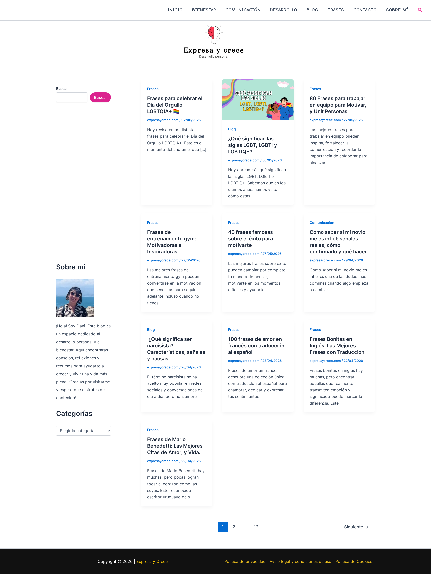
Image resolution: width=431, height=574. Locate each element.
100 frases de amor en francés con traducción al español (256, 345)
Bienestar (204, 10)
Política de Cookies (353, 561)
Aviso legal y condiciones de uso (300, 561)
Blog (312, 10)
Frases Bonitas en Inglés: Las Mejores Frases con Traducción (337, 345)
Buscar (62, 88)
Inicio (175, 10)
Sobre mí (397, 10)
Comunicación (242, 10)
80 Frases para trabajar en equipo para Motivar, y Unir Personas (338, 104)
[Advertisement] (83, 182)
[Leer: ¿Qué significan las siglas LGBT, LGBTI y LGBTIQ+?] (258, 99)
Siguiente (356, 526)
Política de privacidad (245, 561)
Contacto (365, 10)
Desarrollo (283, 10)
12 (256, 526)
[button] (420, 10)
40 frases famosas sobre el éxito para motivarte (250, 238)
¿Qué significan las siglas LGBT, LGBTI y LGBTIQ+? (252, 145)
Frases (336, 10)
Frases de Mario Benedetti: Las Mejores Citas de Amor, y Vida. (175, 445)
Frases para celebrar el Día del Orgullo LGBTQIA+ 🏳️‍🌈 (174, 104)
